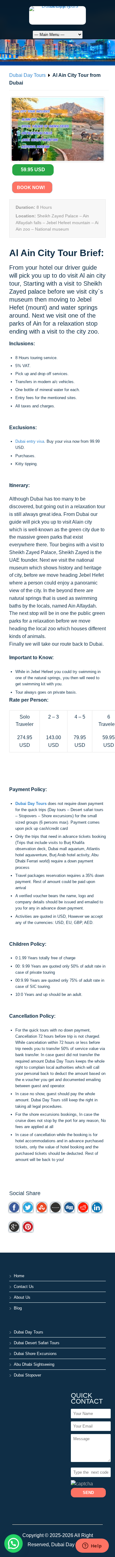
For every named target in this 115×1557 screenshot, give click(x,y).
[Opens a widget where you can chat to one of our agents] (92, 1546)
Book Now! (32, 187)
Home (19, 1276)
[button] (13, 1543)
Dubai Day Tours (27, 75)
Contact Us (24, 1286)
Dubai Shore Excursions (35, 1353)
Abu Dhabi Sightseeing (34, 1364)
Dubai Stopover (27, 1375)
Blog (18, 1308)
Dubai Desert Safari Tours (36, 1343)
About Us (22, 1297)
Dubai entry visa (29, 441)
